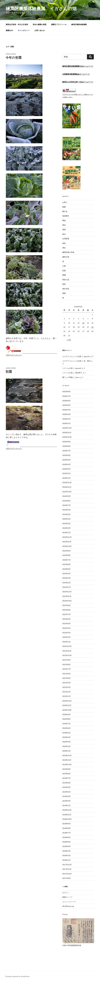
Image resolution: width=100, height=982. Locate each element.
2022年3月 (66, 633)
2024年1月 (66, 533)
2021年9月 (66, 660)
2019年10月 (67, 764)
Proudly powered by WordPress (17, 976)
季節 (64, 221)
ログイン (65, 893)
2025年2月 (66, 473)
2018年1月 (66, 860)
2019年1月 (66, 805)
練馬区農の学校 (68, 252)
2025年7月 (66, 451)
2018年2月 (66, 855)
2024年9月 (66, 496)
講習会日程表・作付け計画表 (17, 24)
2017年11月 (66, 869)
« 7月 (69, 340)
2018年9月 (66, 824)
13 (83, 323)
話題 (64, 271)
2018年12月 (67, 810)
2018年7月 (66, 833)
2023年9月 (66, 551)
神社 (64, 248)
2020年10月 (67, 710)
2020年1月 (66, 751)
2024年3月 (66, 524)
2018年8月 (66, 828)
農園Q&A (9, 30)
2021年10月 (67, 655)
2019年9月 (66, 769)
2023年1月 (66, 587)
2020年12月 (67, 701)
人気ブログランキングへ (14, 355)
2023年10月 (67, 546)
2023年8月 (66, 555)
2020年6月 (66, 728)
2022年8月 (66, 610)
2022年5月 (66, 623)
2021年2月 (66, 692)
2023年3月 (66, 578)
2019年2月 (66, 801)
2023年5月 (66, 569)
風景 (64, 293)
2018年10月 (67, 819)
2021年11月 (66, 651)
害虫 (64, 225)
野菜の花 (65, 280)
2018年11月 (66, 815)
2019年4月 (66, 792)
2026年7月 (66, 396)
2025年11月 (66, 433)
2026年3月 (66, 414)
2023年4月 (66, 574)
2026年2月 (66, 419)
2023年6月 (66, 564)
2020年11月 (66, 705)
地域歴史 (65, 216)
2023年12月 (67, 537)
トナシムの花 (67, 368)
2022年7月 (66, 614)
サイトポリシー (24, 30)
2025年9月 (66, 442)
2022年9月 (66, 605)
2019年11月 (66, 760)
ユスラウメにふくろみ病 (71, 356)
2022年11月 (66, 596)
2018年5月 (66, 842)
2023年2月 (66, 583)
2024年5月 (66, 514)
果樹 (64, 230)
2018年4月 (66, 846)
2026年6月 (66, 401)
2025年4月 (66, 464)
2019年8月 (66, 774)
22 (92, 327)
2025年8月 (66, 446)
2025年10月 (67, 437)
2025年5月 (66, 460)
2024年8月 (66, 501)
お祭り (64, 202)
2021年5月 (66, 678)
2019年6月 (66, 783)
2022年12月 (67, 592)
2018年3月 (66, 851)
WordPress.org (68, 906)
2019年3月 (66, 796)
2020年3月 (66, 742)
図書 (64, 207)
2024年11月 (66, 487)
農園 (64, 275)
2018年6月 (66, 837)
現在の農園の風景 (39, 24)
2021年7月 (66, 669)
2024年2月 (66, 528)
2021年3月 (66, 687)
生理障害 (65, 239)
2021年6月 (66, 674)
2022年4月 (66, 628)
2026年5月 (66, 405)
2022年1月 (66, 642)
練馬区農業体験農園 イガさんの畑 (41, 8)
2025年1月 (66, 478)
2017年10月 (67, 874)
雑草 (64, 284)
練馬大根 (65, 257)
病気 (64, 243)
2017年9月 (66, 878)
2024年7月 (66, 505)
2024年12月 (67, 483)
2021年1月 (66, 696)
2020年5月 (66, 733)
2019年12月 (67, 755)
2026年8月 (66, 392)
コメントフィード (69, 902)
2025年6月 (66, 455)
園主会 (64, 211)
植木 (64, 234)
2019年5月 (66, 787)
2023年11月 (66, 542)
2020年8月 (66, 719)
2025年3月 (66, 469)
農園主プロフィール (59, 24)
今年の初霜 (14, 57)
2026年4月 (66, 410)
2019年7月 (66, 778)
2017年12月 (67, 865)
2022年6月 (66, 619)
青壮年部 (65, 289)
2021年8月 (66, 664)
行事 (64, 266)
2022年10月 (67, 601)
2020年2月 (66, 746)
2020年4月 (66, 737)
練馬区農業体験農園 (79, 24)
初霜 (9, 371)
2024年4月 (66, 519)
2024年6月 (66, 510)
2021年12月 (67, 646)
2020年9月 (66, 714)
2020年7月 (66, 724)
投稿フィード (67, 897)
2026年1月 (66, 423)
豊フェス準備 (67, 377)
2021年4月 (66, 683)
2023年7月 (66, 560)
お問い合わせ (40, 30)
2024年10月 (67, 492)
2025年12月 (67, 428)
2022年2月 (66, 637)
